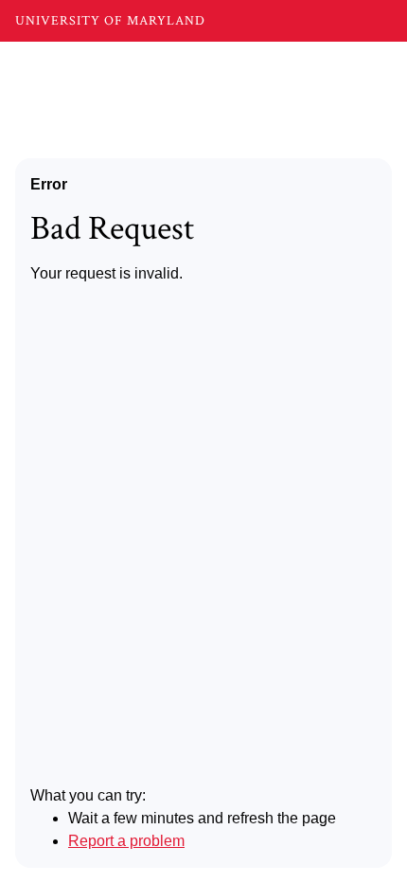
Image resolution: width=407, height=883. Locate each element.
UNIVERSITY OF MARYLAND (110, 20)
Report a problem (126, 841)
